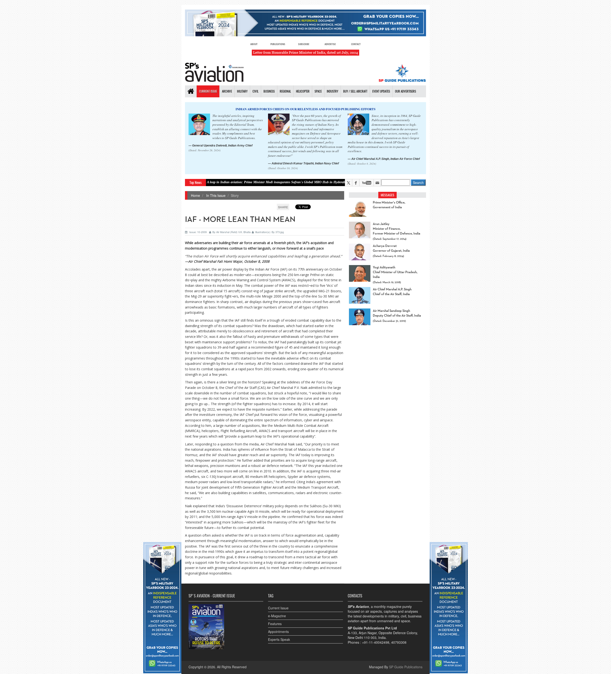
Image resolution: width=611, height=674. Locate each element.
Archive (227, 91)
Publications (277, 44)
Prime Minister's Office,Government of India (389, 205)
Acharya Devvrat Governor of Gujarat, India (391, 248)
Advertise (330, 44)
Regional (285, 91)
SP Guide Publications (405, 666)
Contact (356, 44)
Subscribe (303, 44)
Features (275, 623)
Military (242, 91)
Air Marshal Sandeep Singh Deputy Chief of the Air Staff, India (397, 313)
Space (318, 91)
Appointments (278, 631)
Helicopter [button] (303, 91)
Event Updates (381, 91)
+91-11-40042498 (375, 642)
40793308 (398, 642)
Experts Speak (279, 639)
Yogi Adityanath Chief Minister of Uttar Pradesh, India (395, 272)
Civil (255, 91)
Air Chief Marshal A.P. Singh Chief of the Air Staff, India (392, 292)
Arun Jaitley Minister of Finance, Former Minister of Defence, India (396, 228)
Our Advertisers (405, 91)
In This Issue (215, 195)
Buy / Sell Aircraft (355, 91)
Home (195, 195)
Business (269, 91)
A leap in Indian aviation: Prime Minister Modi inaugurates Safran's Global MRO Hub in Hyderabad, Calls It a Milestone (263, 182)
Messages (387, 195)
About (254, 44)
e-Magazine (277, 615)
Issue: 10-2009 (198, 232)
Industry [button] (332, 91)
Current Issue (208, 91)
